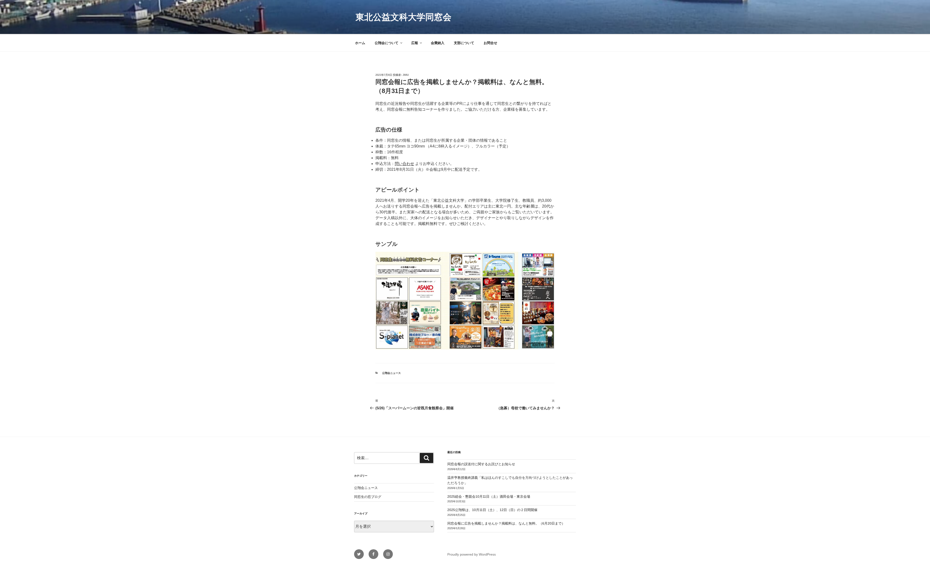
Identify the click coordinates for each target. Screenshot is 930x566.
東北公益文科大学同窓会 (403, 17)
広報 (414, 43)
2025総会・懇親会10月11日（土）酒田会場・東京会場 (488, 496)
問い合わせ (404, 164)
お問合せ (490, 43)
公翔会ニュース (391, 373)
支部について (464, 43)
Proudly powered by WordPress (471, 554)
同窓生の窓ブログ (367, 497)
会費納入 (437, 43)
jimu (406, 74)
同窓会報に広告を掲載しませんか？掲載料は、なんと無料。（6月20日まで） (506, 523)
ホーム (360, 43)
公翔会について (386, 43)
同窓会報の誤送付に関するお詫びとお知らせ (481, 464)
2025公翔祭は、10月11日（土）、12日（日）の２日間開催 (492, 510)
